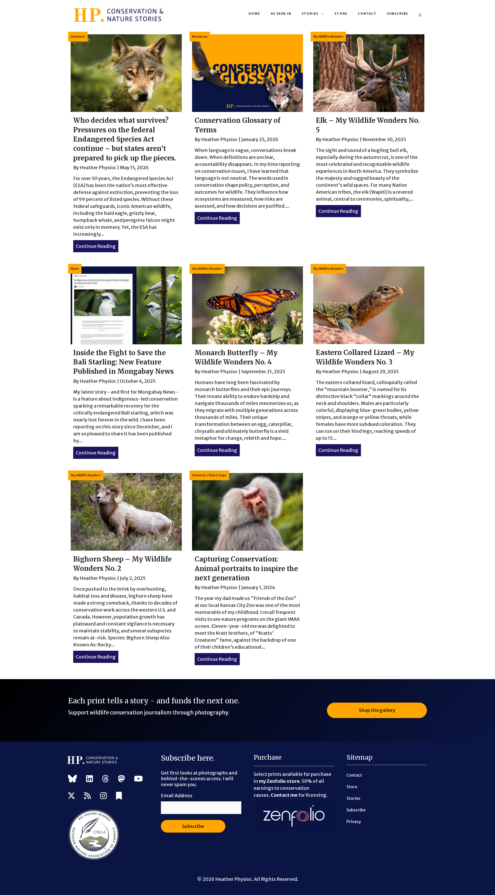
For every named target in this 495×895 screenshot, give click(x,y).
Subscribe (397, 13)
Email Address (176, 796)
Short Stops (218, 475)
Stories (310, 13)
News (75, 269)
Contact (367, 13)
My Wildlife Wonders (328, 36)
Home (254, 13)
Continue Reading (97, 246)
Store (341, 13)
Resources (200, 36)
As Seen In (281, 13)
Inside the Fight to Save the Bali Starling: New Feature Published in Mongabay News (123, 362)
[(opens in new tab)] (94, 859)
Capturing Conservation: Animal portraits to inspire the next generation (246, 568)
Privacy (353, 821)
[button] (420, 15)
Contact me (284, 795)
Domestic (78, 36)
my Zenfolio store (279, 781)
